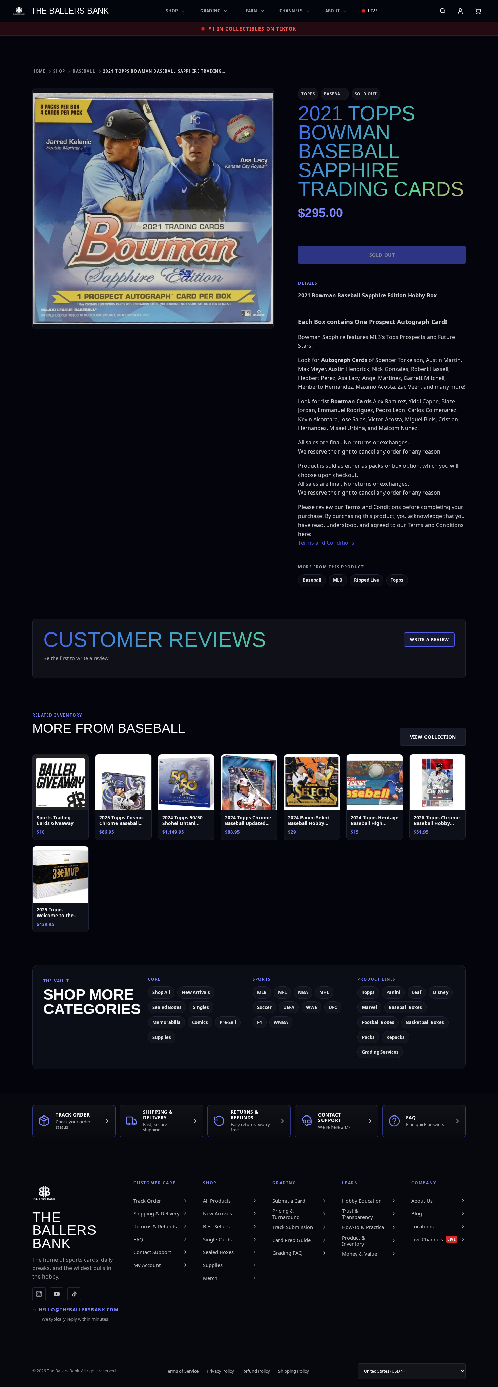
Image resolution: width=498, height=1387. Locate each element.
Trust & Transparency (357, 1214)
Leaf (416, 992)
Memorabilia (166, 1022)
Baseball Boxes (405, 1007)
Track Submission (292, 1227)
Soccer (264, 1007)
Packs (368, 1037)
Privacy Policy (220, 1371)
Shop (172, 11)
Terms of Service (182, 1371)
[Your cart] (478, 10)
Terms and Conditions (326, 542)
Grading (210, 11)
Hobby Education (362, 1200)
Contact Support (152, 1252)
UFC (333, 1007)
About (332, 11)
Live (373, 11)
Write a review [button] (429, 639)
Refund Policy (256, 1371)
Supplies (161, 1037)
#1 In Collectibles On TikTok (252, 28)
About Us (422, 1200)
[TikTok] (74, 1294)
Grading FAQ (287, 1252)
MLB (338, 580)
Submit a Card (288, 1200)
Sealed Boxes (167, 1007)
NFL (282, 992)
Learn (250, 11)
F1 (259, 1022)
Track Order (147, 1200)
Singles (201, 1007)
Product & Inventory (353, 1240)
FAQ (138, 1239)
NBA (303, 992)
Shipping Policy (293, 1371)
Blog (416, 1213)
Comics (200, 1022)
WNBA (281, 1022)
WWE (311, 1007)
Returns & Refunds (155, 1226)
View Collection (433, 736)
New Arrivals (196, 992)
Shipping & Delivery (156, 1213)
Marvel (369, 1007)
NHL (324, 992)
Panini (393, 992)
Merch (210, 1277)
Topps (397, 580)
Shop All (161, 992)
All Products (217, 1200)
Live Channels (433, 1239)
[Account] (460, 10)
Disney (440, 992)
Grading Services (380, 1052)
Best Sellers (216, 1226)
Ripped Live (366, 580)
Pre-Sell (228, 1022)
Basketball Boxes (425, 1022)
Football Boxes (378, 1022)
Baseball (83, 71)
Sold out (382, 255)
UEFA (288, 1007)
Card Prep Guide (291, 1240)
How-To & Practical (364, 1227)
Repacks (395, 1037)
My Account (147, 1265)
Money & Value (359, 1253)
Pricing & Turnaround (286, 1214)
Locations (422, 1226)
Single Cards (217, 1239)
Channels (291, 11)
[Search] (442, 10)
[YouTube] (56, 1294)
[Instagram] (39, 1294)
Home (39, 71)
